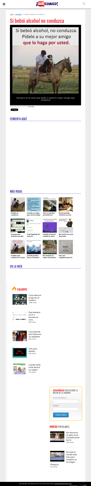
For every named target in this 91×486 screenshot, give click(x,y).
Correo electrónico (60, 398)
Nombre (56, 406)
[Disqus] (45, 153)
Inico (12, 14)
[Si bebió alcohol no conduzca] (45, 93)
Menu (4, 4)
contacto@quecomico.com (63, 483)
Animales (18, 14)
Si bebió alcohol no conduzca (37, 20)
